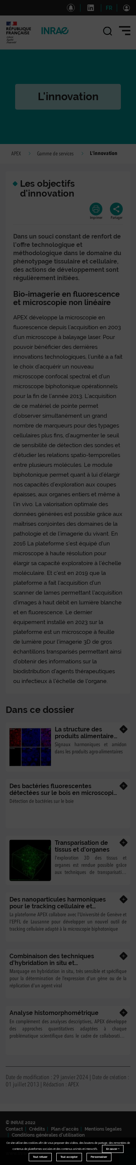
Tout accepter (69, 1157)
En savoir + (112, 1149)
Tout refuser (40, 1157)
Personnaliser (99, 1157)
